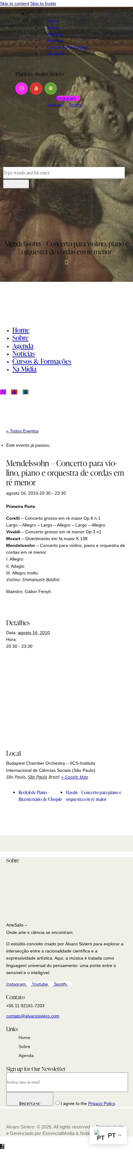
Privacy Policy (101, 1103)
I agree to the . (88, 1103)
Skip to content (14, 3)
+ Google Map (74, 777)
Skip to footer (43, 3)
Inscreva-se (29, 1103)
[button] (6, 217)
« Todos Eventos (22, 430)
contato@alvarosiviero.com (32, 1015)
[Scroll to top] (2, 1146)
